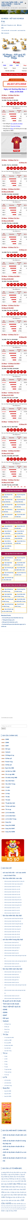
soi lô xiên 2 (19, 1207)
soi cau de (22, 1181)
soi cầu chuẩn (19, 1192)
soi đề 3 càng (22, 1208)
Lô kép (7, 793)
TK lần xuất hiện (10, 806)
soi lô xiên (14, 1207)
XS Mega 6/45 (9, 755)
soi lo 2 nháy (13, 1205)
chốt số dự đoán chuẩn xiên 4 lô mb (12, 936)
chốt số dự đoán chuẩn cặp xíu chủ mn (12, 971)
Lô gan (7, 787)
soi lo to (18, 1205)
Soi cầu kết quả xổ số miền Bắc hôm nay (12, 617)
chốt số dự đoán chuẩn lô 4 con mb (14, 1153)
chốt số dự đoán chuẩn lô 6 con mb (14, 1159)
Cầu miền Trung (10, 784)
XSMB (7, 739)
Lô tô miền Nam (10, 816)
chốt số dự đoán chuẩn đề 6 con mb (12, 891)
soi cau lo (5, 1184)
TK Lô (5, 1053)
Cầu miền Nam (9, 781)
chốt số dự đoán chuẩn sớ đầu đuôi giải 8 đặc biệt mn (15, 984)
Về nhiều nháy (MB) (11, 777)
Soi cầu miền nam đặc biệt (12, 969)
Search (3, 728)
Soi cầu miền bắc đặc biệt (12, 915)
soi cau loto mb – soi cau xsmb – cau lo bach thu (12, 4)
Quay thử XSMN (10, 831)
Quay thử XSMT (10, 828)
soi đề (17, 1208)
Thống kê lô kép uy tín (8, 620)
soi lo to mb (23, 1205)
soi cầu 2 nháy (9, 1192)
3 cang (3, 1172)
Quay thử (8, 822)
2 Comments (6, 33)
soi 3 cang (22, 1179)
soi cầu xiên (7, 1200)
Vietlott (7, 752)
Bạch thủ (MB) (9, 768)
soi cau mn (13, 1187)
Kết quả (7, 749)
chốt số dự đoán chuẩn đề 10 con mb (13, 1148)
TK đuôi (7, 800)
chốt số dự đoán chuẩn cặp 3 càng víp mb (13, 883)
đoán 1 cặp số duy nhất (9, 1211)
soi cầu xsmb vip (17, 1203)
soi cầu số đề (15, 1197)
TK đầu (7, 796)
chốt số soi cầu (11, 1172)
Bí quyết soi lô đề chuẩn (12, 1001)
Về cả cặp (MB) (9, 774)
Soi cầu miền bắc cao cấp (12, 878)
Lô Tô (5, 1077)
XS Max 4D (8, 758)
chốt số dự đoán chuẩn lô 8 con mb (12, 912)
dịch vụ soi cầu (21, 1172)
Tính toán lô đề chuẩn (11, 1004)
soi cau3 (3, 1181)
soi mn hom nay (6, 1208)
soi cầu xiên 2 (16, 1200)
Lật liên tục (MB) (10, 771)
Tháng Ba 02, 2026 (11, 25)
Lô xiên (7, 790)
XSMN (7, 742)
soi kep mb (7, 1205)
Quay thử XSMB (10, 825)
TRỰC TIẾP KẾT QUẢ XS (11, 1007)
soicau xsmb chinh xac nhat (13, 1189)
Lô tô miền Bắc (10, 812)
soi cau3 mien (9, 1181)
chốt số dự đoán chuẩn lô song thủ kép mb (14, 1142)
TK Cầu (5, 1034)
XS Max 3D (8, 765)
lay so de (15, 1179)
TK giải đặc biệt (10, 803)
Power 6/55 (9, 761)
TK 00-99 (8, 809)
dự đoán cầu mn (13, 1176)
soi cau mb (14, 1183)
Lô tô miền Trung (10, 819)
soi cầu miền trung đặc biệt (13, 939)
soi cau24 (15, 1181)
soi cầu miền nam (14, 1195)
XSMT (7, 745)
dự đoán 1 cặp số (7, 1174)
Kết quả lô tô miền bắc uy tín (10, 622)
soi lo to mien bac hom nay (6, 1207)
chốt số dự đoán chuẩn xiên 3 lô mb (14, 1136)
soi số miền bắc (13, 1208)
